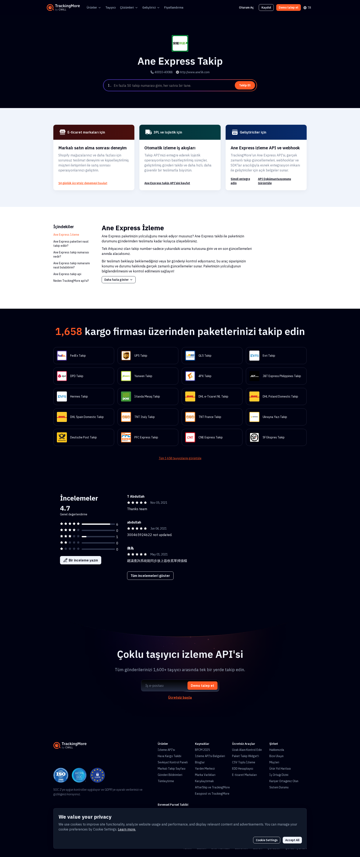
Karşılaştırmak (204, 781)
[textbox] (184, 85)
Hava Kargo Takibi (169, 756)
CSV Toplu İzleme (243, 762)
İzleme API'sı (166, 750)
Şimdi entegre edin (240, 181)
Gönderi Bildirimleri (170, 775)
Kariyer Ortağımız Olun (283, 781)
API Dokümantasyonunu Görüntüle (274, 181)
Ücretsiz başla (180, 697)
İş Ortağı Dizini (278, 775)
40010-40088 (163, 72)
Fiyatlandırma (173, 7)
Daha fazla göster (116, 280)
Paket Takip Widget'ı (245, 756)
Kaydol (266, 7)
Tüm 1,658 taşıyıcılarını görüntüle (180, 458)
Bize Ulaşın (276, 756)
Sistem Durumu (279, 787)
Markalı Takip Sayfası (171, 768)
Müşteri (274, 762)
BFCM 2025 (202, 750)
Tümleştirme (166, 781)
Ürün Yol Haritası (280, 768)
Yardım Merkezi (205, 768)
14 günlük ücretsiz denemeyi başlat (82, 183)
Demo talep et (288, 7)
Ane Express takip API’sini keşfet (167, 183)
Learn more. (127, 829)
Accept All (292, 840)
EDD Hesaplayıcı (242, 768)
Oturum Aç (246, 7)
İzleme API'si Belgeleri (210, 756)
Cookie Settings (267, 840)
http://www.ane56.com (195, 72)
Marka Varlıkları (205, 775)
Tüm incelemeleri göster (150, 576)
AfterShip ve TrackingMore (212, 787)
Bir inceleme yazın (83, 560)
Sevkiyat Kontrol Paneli (173, 762)
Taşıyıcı (110, 7)
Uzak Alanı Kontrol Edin (247, 750)
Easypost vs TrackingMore (212, 793)
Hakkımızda (276, 750)
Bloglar (200, 762)
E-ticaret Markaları (244, 775)
